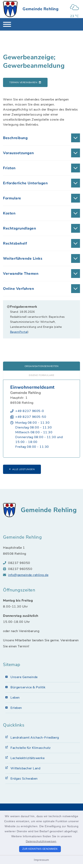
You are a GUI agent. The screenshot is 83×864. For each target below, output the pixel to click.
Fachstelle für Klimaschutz (30, 748)
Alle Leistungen (23, 469)
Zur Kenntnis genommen (40, 849)
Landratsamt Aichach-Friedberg (34, 737)
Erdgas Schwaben (24, 778)
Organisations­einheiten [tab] (42, 366)
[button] (41, 137)
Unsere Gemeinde (24, 677)
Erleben (16, 708)
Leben (15, 697)
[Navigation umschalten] (7, 24)
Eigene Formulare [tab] (41, 375)
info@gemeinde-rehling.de (28, 575)
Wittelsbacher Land (25, 768)
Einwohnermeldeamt (32, 387)
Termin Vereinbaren (23, 82)
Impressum (41, 859)
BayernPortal (19, 332)
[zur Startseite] (10, 9)
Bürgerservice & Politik (28, 687)
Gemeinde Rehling (40, 9)
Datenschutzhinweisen (41, 841)
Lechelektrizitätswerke (27, 758)
